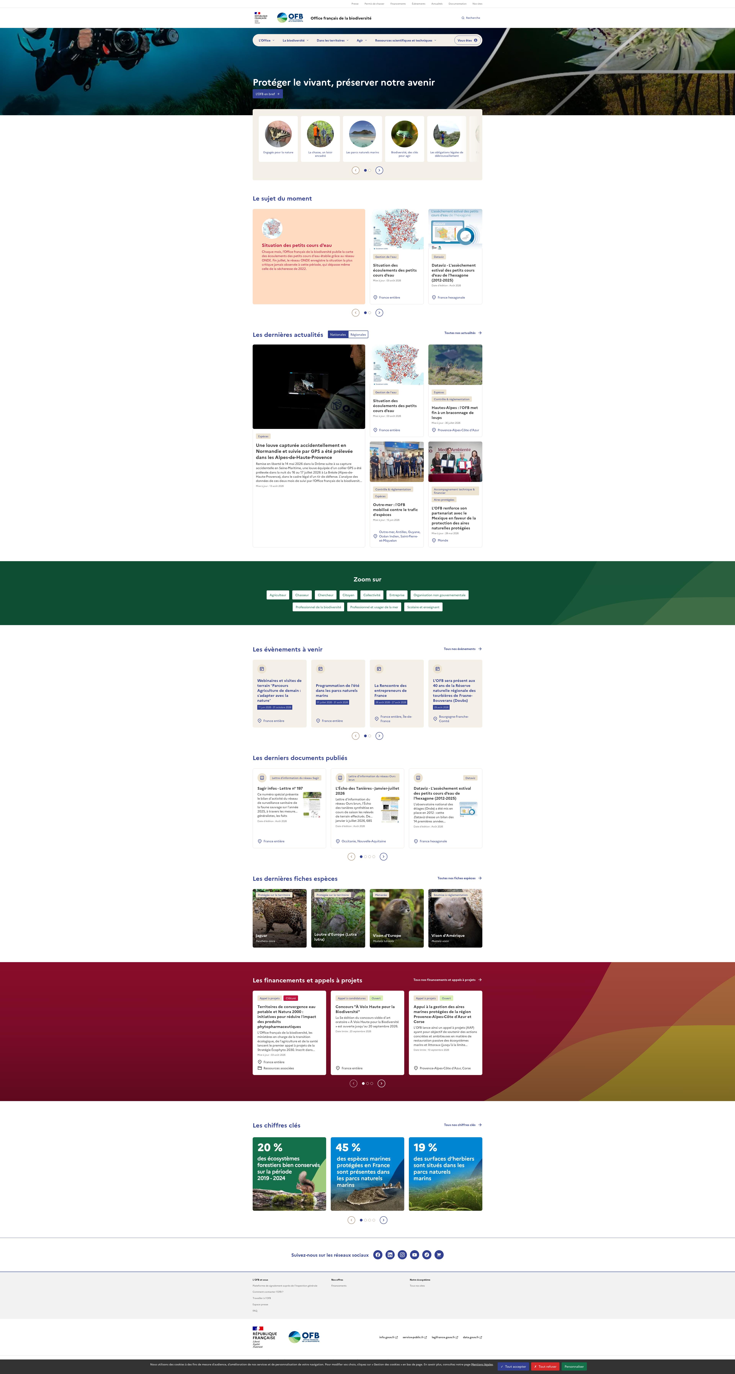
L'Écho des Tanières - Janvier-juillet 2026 (367, 790)
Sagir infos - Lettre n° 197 (280, 787)
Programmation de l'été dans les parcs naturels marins (337, 690)
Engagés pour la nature (278, 152)
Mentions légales (482, 1364)
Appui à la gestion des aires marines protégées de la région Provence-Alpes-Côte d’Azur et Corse (442, 1014)
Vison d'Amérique (448, 935)
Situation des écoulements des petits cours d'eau (395, 269)
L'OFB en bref (265, 94)
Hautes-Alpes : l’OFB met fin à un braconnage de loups (455, 412)
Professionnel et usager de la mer (374, 607)
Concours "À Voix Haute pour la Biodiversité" (365, 1009)
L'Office (264, 40)
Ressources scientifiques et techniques (403, 40)
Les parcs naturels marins (362, 152)
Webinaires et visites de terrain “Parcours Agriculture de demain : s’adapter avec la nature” (279, 690)
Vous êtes (465, 40)
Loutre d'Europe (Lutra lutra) (335, 936)
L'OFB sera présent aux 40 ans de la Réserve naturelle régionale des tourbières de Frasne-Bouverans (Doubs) (454, 690)
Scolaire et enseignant (423, 607)
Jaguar (261, 935)
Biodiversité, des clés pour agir (404, 153)
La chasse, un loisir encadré (320, 153)
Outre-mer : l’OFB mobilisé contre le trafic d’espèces (395, 509)
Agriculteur (278, 595)
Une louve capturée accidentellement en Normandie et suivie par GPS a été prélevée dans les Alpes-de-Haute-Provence (304, 451)
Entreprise (397, 595)
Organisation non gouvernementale (440, 595)
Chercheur (325, 595)
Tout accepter (515, 1366)
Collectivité (371, 595)
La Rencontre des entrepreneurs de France (390, 690)
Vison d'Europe (387, 935)
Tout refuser (547, 1366)
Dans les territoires (331, 40)
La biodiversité (294, 40)
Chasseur (302, 595)
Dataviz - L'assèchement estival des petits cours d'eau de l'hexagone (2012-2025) (454, 272)
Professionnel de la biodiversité (318, 607)
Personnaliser (574, 1366)
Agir (360, 40)
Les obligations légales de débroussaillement (446, 153)
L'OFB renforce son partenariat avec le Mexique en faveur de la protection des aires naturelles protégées (454, 517)
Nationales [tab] (338, 334)
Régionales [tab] (358, 334)
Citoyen (348, 595)
